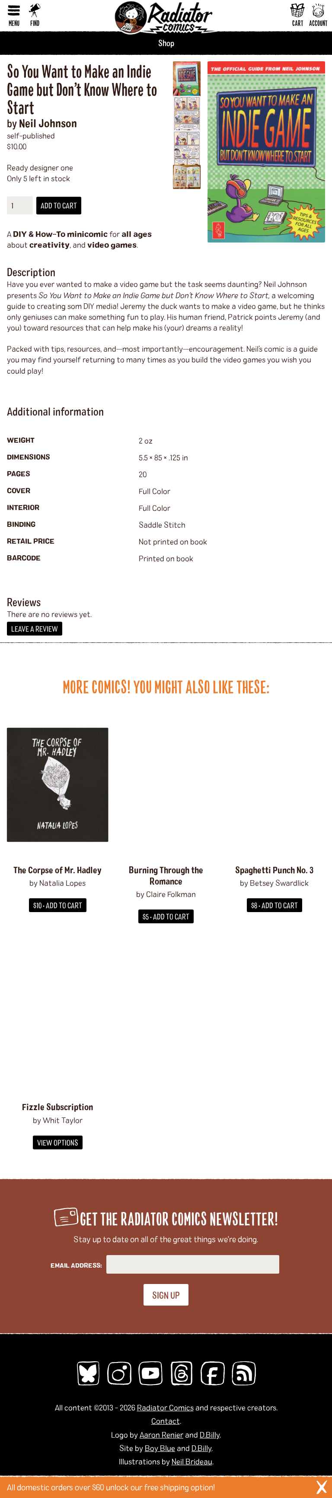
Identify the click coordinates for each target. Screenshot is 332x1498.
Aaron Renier (161, 1434)
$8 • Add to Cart (274, 905)
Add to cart (59, 205)
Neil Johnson (48, 122)
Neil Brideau (192, 1461)
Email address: (76, 1265)
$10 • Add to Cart (57, 905)
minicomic (87, 234)
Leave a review (34, 628)
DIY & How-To (39, 234)
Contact (165, 1421)
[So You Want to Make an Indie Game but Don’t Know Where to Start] (266, 151)
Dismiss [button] (322, 1487)
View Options (57, 1142)
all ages (136, 234)
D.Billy (210, 1434)
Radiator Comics (165, 1407)
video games (112, 244)
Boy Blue (160, 1448)
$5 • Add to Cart (166, 916)
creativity (49, 244)
